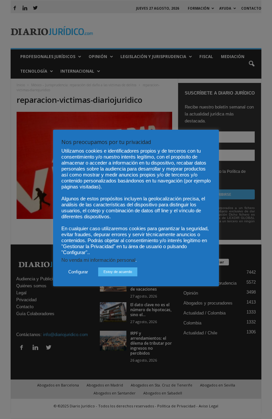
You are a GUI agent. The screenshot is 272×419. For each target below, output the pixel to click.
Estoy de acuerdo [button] (117, 272)
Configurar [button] (78, 271)
